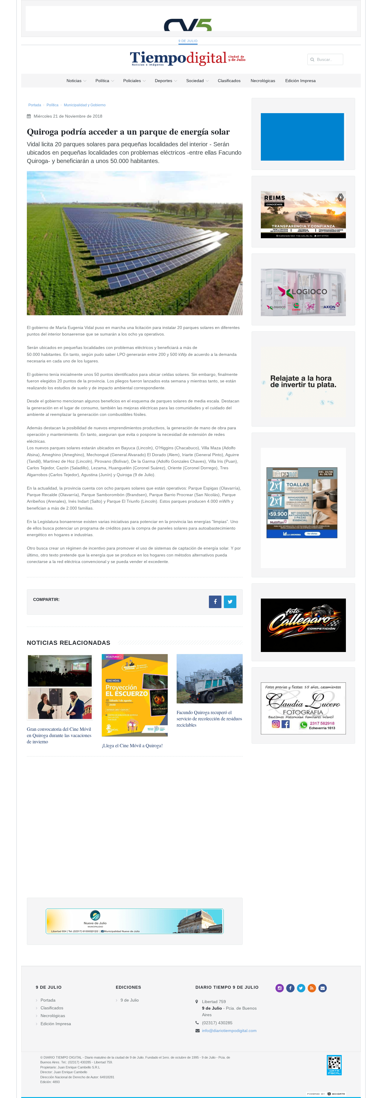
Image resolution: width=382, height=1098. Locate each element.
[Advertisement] (135, 833)
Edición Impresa (56, 1023)
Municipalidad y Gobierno (85, 105)
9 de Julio (188, 41)
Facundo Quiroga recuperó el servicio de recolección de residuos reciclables (209, 718)
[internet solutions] (326, 1093)
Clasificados (52, 1007)
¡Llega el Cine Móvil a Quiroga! (132, 745)
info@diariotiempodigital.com (229, 1030)
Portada (34, 105)
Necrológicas (53, 1015)
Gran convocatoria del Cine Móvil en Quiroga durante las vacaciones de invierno (59, 735)
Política (52, 105)
